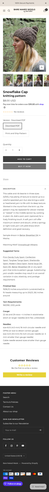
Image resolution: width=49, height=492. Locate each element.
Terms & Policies (10, 402)
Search (6, 397)
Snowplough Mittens (27, 244)
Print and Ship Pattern (16, 133)
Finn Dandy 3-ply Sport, (14, 257)
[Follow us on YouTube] (23, 445)
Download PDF (12, 126)
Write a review (24, 375)
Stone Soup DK (35, 263)
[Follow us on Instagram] (11, 445)
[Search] (9, 11)
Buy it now (24, 166)
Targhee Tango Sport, (19, 260)
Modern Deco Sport (18, 263)
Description (9, 189)
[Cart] (44, 10)
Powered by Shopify (30, 463)
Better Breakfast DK (29, 235)
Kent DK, (7, 267)
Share (5, 179)
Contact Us (8, 406)
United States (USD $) (13, 456)
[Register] (40, 430)
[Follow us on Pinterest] (17, 445)
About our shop (10, 411)
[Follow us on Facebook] (6, 445)
